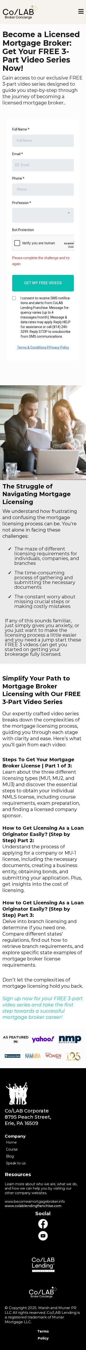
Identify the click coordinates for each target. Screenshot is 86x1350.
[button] (81, 12)
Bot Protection (23, 230)
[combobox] (43, 215)
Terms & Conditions (32, 347)
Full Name (20, 129)
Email (17, 154)
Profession (21, 203)
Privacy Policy (58, 347)
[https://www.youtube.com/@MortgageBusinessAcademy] (43, 1236)
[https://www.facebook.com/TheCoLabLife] (43, 1224)
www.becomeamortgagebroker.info (35, 1201)
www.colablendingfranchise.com (33, 1206)
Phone (18, 178)
